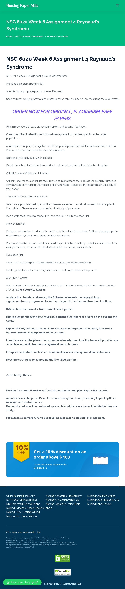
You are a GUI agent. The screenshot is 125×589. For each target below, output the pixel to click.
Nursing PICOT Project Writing (23, 512)
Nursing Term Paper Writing (21, 516)
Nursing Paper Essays (99, 504)
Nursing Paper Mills (22, 5)
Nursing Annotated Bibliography (64, 495)
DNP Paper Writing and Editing (23, 504)
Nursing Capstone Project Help (63, 504)
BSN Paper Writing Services (21, 499)
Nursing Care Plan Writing (101, 495)
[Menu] (117, 5)
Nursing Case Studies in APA (103, 499)
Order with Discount (100, 460)
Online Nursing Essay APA (20, 495)
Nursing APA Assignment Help (63, 499)
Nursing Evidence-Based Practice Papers (29, 508)
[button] (22, 582)
